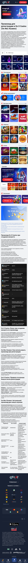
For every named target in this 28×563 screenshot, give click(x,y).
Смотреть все (22, 72)
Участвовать (8, 179)
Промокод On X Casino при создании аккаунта (12, 223)
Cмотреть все (22, 103)
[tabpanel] (14, 12)
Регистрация (23, 2)
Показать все (6, 504)
